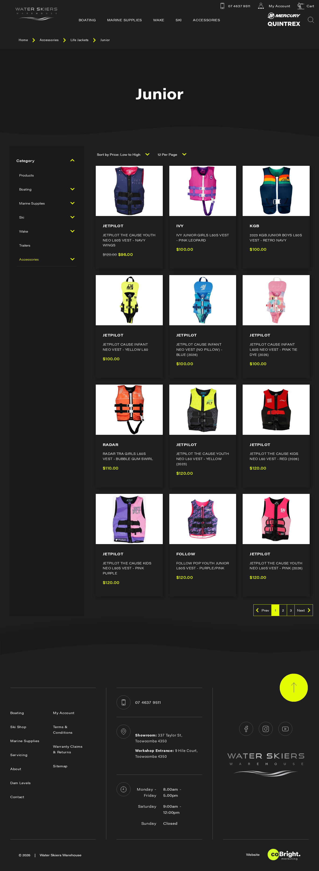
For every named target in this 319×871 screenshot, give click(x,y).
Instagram (266, 729)
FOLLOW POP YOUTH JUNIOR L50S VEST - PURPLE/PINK (202, 565)
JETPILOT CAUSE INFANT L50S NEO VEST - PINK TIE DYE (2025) (273, 349)
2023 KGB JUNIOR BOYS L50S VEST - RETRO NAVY (276, 237)
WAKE (158, 20)
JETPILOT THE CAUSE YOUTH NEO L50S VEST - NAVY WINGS (129, 240)
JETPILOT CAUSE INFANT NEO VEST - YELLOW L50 (125, 347)
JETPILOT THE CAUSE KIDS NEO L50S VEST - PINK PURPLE (127, 568)
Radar (110, 444)
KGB (254, 225)
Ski (21, 217)
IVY (180, 225)
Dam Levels (20, 782)
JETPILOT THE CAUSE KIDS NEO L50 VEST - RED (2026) (274, 456)
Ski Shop (18, 726)
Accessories (49, 39)
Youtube (285, 729)
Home (23, 39)
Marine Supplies (32, 203)
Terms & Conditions (63, 729)
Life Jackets (80, 39)
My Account (63, 712)
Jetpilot (113, 225)
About (15, 768)
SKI (179, 20)
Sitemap (60, 766)
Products (26, 175)
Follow (185, 553)
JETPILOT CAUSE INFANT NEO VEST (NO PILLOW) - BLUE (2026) (199, 349)
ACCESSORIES (206, 20)
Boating (25, 189)
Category (25, 160)
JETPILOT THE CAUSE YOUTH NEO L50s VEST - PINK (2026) (276, 565)
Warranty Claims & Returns (68, 749)
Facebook (246, 729)
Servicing (18, 754)
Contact (17, 796)
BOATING (87, 20)
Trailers (24, 245)
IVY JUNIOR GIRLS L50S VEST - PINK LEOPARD (202, 237)
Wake (23, 231)
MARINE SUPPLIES (124, 20)
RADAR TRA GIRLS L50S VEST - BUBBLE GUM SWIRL (128, 456)
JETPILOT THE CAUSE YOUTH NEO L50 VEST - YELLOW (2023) (202, 458)
